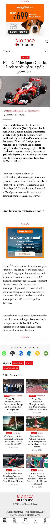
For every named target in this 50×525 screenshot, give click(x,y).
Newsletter (25, 523)
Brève (25, 57)
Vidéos (36, 523)
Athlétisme (40, 396)
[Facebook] (21, 353)
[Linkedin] (29, 353)
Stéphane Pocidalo (14, 110)
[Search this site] (47, 42)
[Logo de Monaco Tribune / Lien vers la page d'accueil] (25, 42)
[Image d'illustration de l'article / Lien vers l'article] (37, 386)
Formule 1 (16, 470)
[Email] (46, 353)
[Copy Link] (37, 353)
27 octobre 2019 (32, 110)
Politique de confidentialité (25, 515)
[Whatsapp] (4, 353)
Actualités (18, 362)
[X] (12, 353)
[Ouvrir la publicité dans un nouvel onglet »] (25, 20)
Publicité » (25, 224)
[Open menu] (3, 40)
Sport (29, 362)
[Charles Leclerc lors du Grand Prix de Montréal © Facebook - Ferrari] (13, 461)
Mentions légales (35, 512)
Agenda (32, 396)
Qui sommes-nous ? (15, 512)
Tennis (40, 433)
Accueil (4, 523)
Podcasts (45, 523)
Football (16, 433)
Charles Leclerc (11, 367)
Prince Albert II (16, 396)
